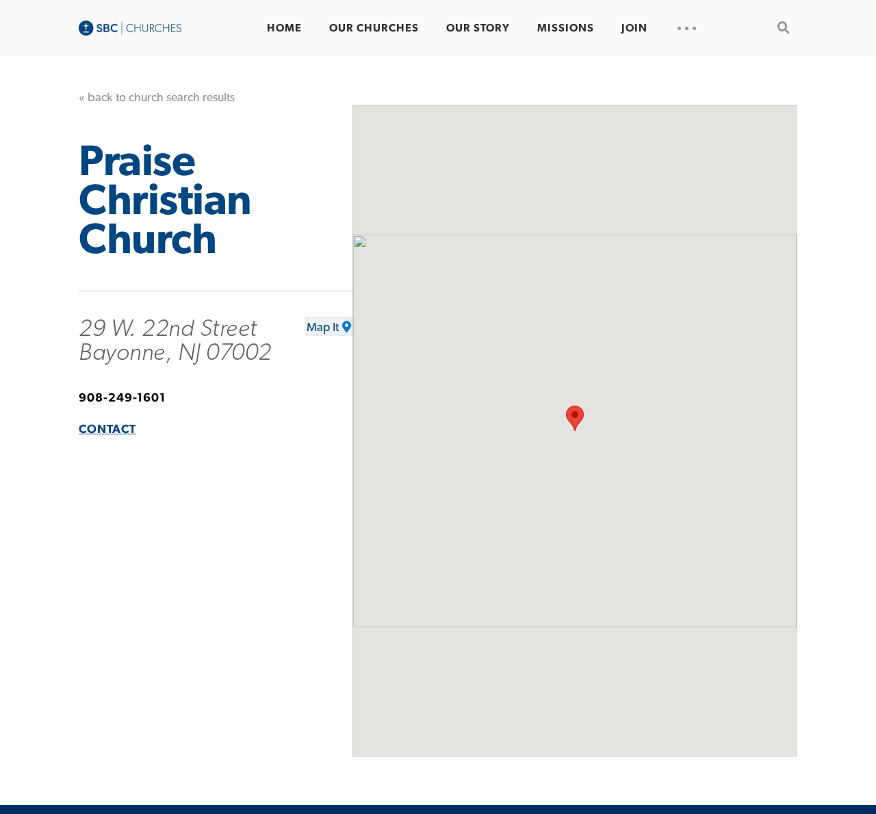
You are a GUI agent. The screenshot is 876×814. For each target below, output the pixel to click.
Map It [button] (323, 327)
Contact (107, 429)
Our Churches (374, 28)
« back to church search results (157, 98)
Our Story (478, 28)
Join (634, 28)
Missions (565, 28)
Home (284, 28)
